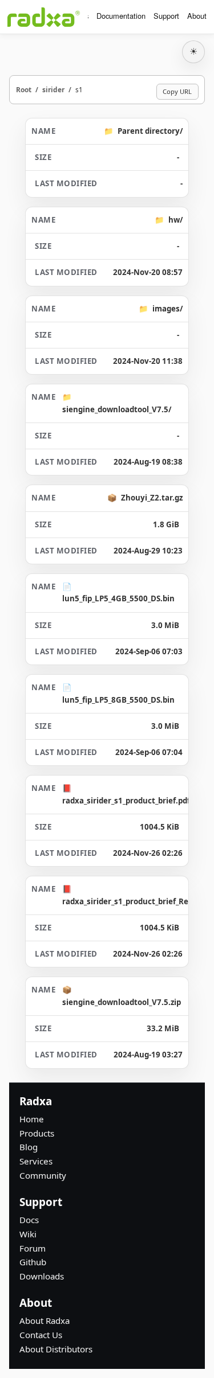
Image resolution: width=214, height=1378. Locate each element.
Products (36, 1133)
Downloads (41, 1276)
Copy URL (177, 91)
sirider (53, 89)
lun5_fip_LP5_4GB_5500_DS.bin (118, 598)
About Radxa (44, 1320)
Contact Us (40, 1334)
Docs (29, 1219)
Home (31, 1119)
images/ (167, 309)
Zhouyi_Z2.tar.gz (152, 498)
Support (166, 15)
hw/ (175, 220)
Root (23, 89)
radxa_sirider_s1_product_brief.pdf (126, 800)
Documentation (121, 15)
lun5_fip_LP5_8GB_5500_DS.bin (118, 700)
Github (32, 1262)
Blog (28, 1147)
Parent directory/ (150, 131)
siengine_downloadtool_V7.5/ (116, 409)
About (197, 15)
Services (36, 1161)
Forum (32, 1248)
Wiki (28, 1234)
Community (42, 1175)
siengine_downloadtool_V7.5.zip (121, 1002)
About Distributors (55, 1349)
